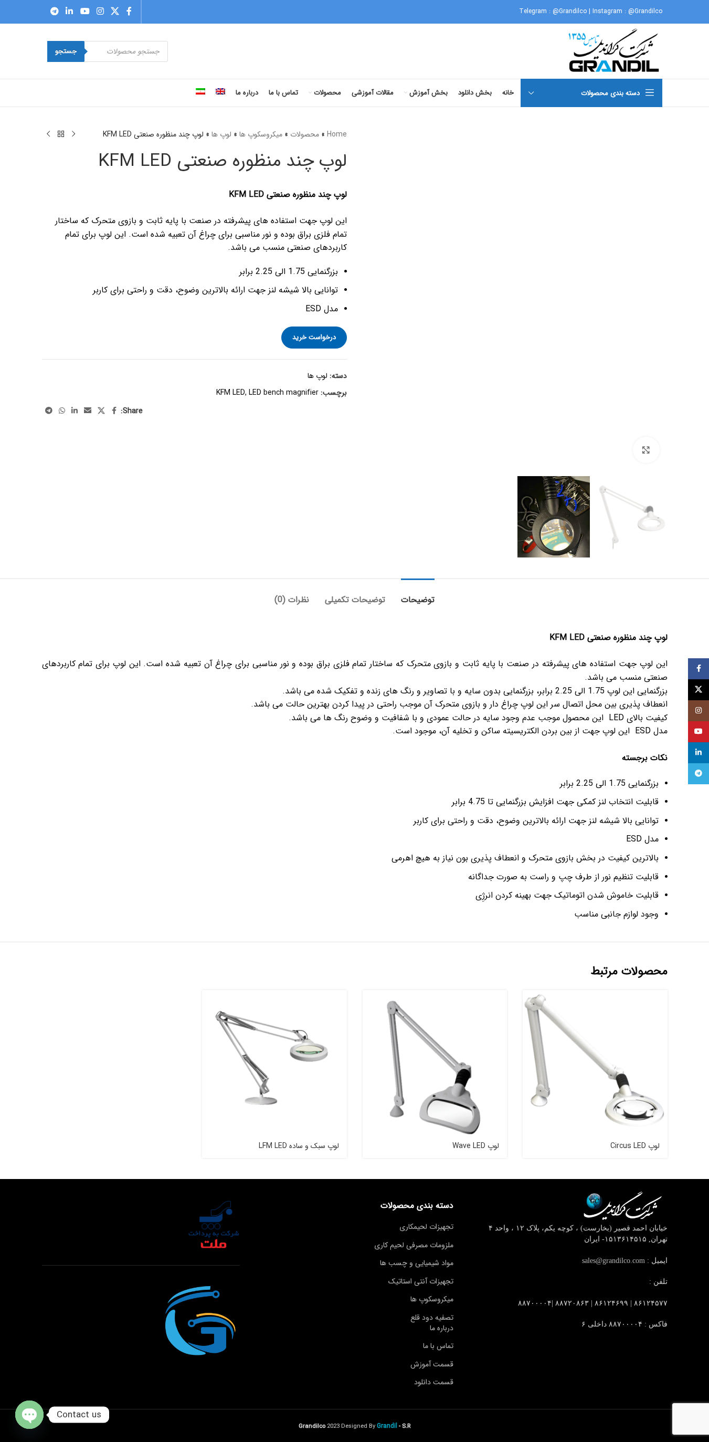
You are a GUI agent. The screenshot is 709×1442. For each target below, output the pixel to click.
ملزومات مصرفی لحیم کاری (413, 1245)
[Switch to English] (220, 93)
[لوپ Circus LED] (595, 1062)
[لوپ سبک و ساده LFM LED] (274, 1062)
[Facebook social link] (129, 11)
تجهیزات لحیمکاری (426, 1227)
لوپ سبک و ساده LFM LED (299, 1146)
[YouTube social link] (85, 11)
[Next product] (48, 134)
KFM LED (230, 392)
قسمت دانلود (433, 1382)
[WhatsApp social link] (62, 411)
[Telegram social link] (54, 11)
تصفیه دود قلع (431, 1317)
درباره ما (441, 1328)
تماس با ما (438, 1346)
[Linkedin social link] (69, 11)
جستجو (66, 51)
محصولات (304, 134)
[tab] (418, 594)
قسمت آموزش (431, 1364)
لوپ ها (221, 134)
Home (337, 134)
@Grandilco (570, 11)
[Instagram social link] (100, 11)
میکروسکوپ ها (260, 134)
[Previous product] (73, 134)
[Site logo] (614, 51)
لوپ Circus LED (635, 1146)
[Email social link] (87, 411)
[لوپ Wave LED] (435, 1062)
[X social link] (115, 11)
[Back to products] (61, 134)
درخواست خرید (314, 337)
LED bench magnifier (284, 392)
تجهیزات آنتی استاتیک (420, 1281)
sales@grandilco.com (613, 1261)
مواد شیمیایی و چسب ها (416, 1263)
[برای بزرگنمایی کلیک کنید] (646, 450)
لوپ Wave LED (475, 1146)
